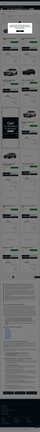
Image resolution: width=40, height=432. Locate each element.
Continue (20, 31)
